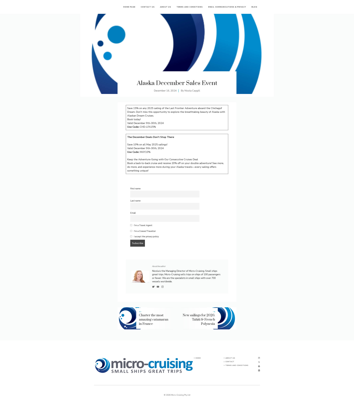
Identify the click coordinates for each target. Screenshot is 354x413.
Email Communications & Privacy (227, 7)
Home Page (129, 7)
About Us (230, 358)
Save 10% (133, 144)
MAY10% (145, 152)
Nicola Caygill (192, 90)
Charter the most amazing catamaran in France (153, 319)
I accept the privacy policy (146, 236)
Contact (229, 362)
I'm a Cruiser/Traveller (144, 231)
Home (198, 358)
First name (135, 188)
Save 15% (133, 108)
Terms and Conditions (190, 7)
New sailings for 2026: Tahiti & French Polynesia (199, 319)
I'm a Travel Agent (142, 225)
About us (165, 7)
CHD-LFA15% (148, 127)
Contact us (147, 7)
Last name (135, 200)
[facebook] (259, 366)
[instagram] (259, 358)
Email (133, 212)
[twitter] (259, 362)
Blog (254, 7)
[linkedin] (259, 370)
